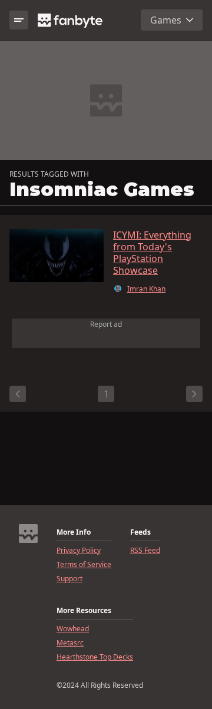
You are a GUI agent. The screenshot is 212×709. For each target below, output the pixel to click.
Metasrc (70, 643)
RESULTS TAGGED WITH (49, 174)
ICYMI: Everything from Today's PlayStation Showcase (152, 252)
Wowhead (73, 629)
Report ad (106, 324)
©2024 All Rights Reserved (100, 685)
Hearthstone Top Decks (95, 657)
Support (69, 579)
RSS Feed (145, 550)
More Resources (84, 610)
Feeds (140, 532)
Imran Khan (146, 289)
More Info (74, 532)
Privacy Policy (79, 550)
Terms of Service (84, 564)
